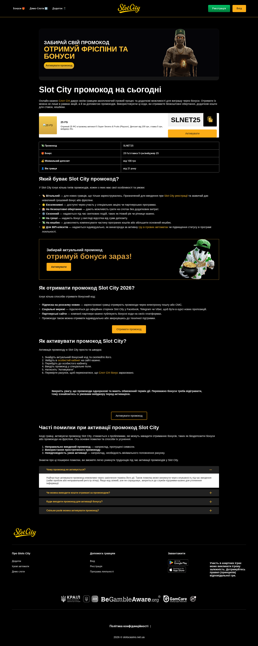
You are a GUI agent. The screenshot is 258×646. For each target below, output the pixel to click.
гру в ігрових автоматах (153, 227)
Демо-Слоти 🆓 (39, 8)
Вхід (239, 8)
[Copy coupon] (210, 119)
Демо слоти (18, 571)
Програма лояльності (102, 571)
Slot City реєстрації (176, 195)
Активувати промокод (59, 65)
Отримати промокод (129, 329)
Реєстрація (219, 8)
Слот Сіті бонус (108, 372)
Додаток (16, 561)
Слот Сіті (64, 100)
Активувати (192, 133)
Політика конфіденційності (129, 626)
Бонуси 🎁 (19, 8)
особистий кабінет (69, 360)
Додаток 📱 (59, 8)
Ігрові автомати (20, 566)
